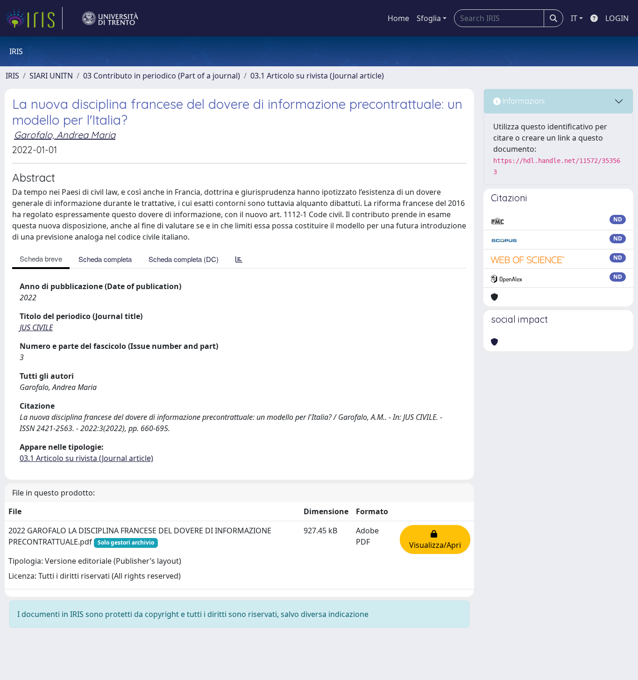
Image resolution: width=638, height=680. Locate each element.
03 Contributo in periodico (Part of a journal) (161, 76)
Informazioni (523, 101)
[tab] (238, 259)
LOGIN (617, 18)
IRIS (12, 76)
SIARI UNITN (51, 76)
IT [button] (574, 18)
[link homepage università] (110, 18)
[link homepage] (34, 18)
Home (398, 18)
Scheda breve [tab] (41, 258)
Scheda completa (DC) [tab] (184, 259)
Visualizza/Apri (435, 539)
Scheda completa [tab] (105, 259)
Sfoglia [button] (429, 18)
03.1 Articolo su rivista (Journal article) (317, 76)
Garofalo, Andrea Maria (64, 135)
